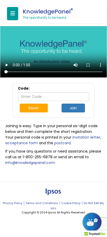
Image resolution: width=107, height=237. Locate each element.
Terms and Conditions (41, 203)
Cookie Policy (71, 203)
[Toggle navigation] (12, 13)
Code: (24, 88)
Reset (34, 108)
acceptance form (21, 143)
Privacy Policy (12, 203)
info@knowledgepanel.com (30, 162)
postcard (62, 143)
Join (73, 108)
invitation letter (86, 137)
